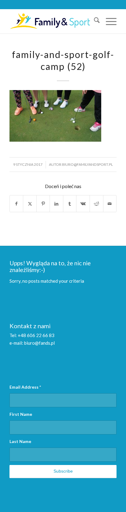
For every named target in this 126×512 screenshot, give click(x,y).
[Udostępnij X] (29, 203)
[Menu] (108, 21)
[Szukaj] (94, 21)
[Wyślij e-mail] (110, 203)
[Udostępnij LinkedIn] (56, 203)
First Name (20, 414)
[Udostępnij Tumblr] (69, 203)
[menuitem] (94, 21)
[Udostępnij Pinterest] (43, 203)
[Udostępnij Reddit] (96, 203)
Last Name (20, 441)
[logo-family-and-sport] (52, 21)
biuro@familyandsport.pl (87, 164)
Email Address (25, 387)
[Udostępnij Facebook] (16, 203)
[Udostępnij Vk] (83, 203)
